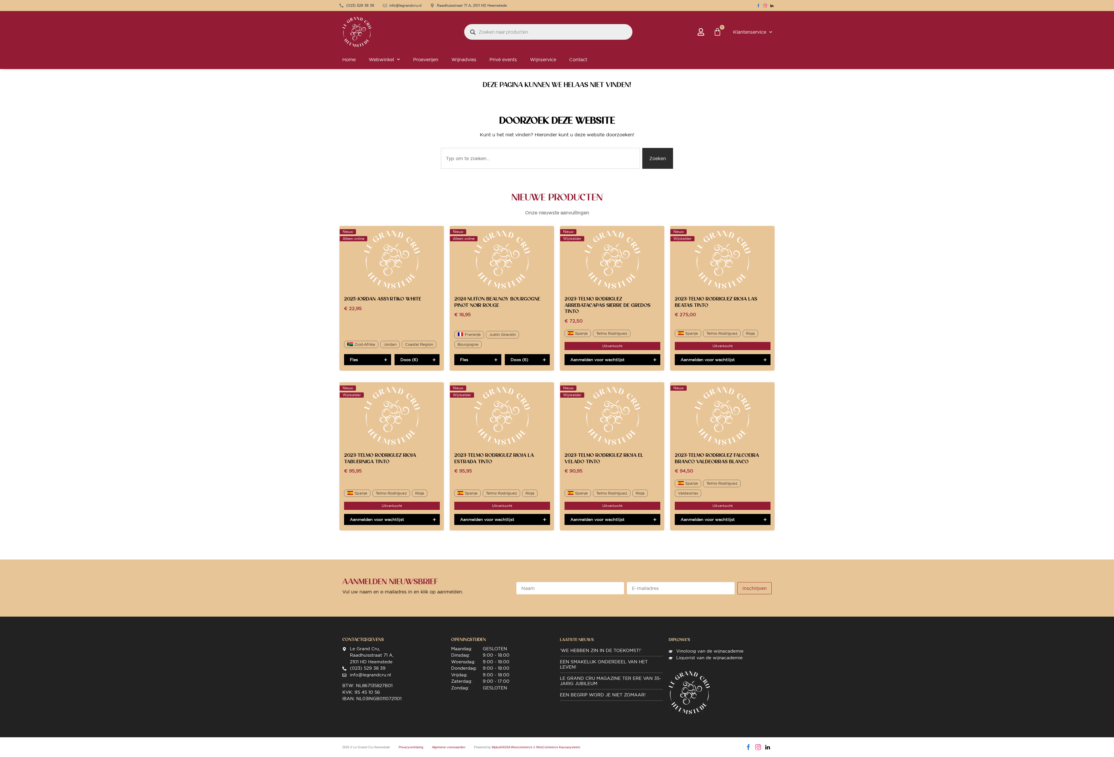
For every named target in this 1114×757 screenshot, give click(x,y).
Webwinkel (381, 59)
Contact (578, 59)
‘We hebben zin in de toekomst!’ (600, 650)
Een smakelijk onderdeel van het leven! (604, 664)
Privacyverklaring (411, 747)
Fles (354, 359)
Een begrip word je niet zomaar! (602, 695)
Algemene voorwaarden (448, 747)
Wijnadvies (463, 59)
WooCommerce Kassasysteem (558, 747)
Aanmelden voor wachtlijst (597, 359)
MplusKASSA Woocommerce (512, 747)
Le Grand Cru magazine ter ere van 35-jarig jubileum (610, 680)
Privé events (503, 59)
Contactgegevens (363, 639)
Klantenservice (749, 32)
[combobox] (540, 158)
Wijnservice (543, 59)
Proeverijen (425, 59)
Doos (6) (409, 359)
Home (349, 59)
